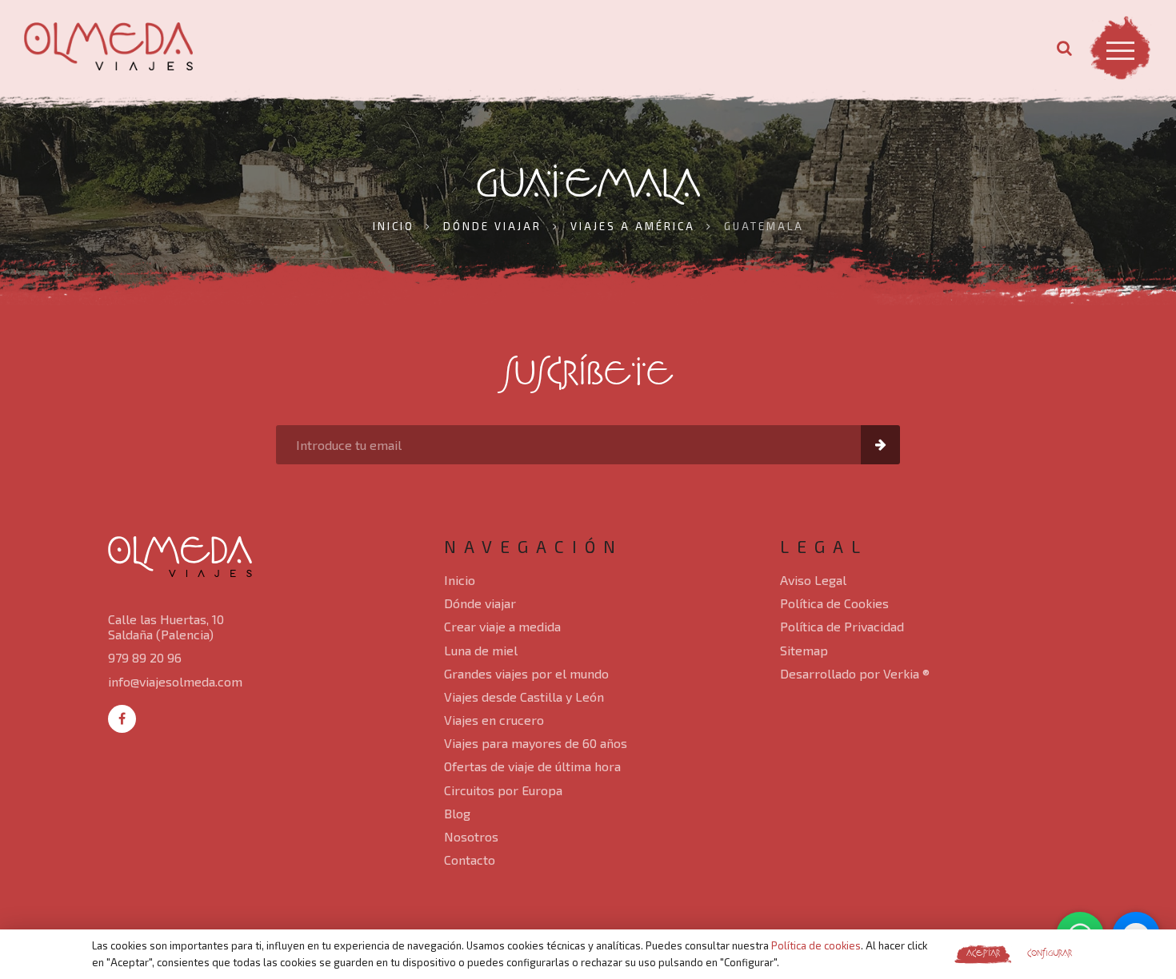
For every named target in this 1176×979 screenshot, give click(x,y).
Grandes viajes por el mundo (526, 673)
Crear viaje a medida (502, 626)
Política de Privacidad (842, 626)
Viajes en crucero (494, 719)
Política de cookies (816, 945)
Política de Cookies (834, 603)
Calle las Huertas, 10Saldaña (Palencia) (166, 626)
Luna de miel (481, 650)
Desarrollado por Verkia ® (855, 673)
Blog (457, 813)
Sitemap (804, 650)
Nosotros (471, 836)
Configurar (1049, 954)
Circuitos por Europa (503, 790)
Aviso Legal (813, 579)
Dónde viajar (480, 603)
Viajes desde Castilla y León (524, 696)
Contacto (469, 859)
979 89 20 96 (145, 657)
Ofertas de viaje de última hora (532, 766)
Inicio (459, 579)
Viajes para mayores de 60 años (535, 742)
